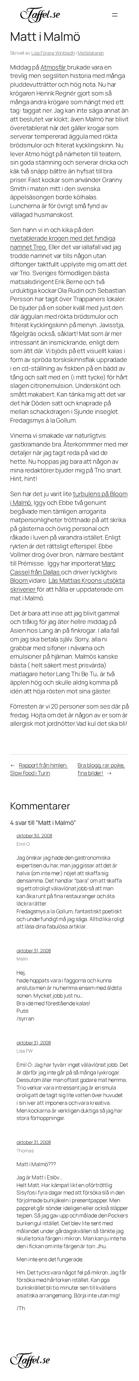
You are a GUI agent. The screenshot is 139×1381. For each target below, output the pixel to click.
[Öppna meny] (115, 15)
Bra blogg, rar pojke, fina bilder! (101, 769)
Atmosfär (53, 67)
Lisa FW (24, 1050)
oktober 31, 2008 (34, 950)
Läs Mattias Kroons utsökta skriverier (67, 585)
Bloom (19, 580)
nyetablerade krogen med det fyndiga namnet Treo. (62, 242)
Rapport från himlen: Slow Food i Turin (39, 769)
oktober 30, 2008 (34, 835)
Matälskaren (91, 53)
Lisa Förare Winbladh (53, 53)
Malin (22, 958)
